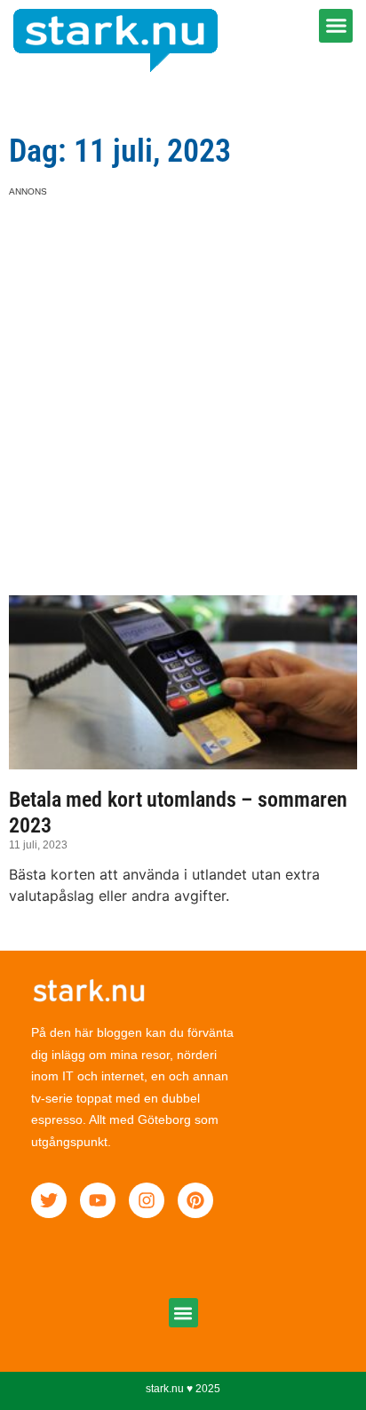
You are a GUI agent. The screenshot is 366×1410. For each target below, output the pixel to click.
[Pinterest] (195, 1200)
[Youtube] (97, 1200)
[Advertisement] (183, 381)
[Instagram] (146, 1200)
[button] (336, 26)
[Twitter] (49, 1200)
